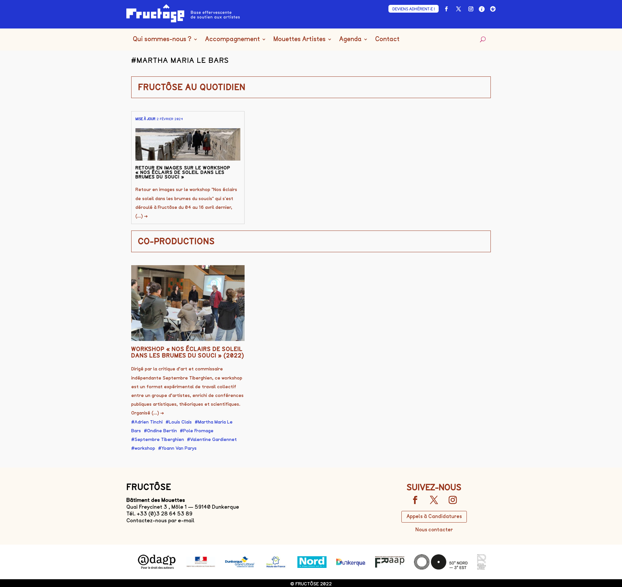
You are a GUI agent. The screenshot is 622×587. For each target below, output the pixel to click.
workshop (144, 448)
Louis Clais (180, 422)
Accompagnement (232, 39)
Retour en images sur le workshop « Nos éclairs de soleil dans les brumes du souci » (182, 172)
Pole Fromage (198, 431)
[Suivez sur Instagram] (471, 9)
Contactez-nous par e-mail (160, 520)
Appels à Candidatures (434, 516)
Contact (387, 39)
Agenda (350, 39)
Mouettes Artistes (299, 39)
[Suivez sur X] (458, 9)
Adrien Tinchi (148, 422)
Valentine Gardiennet (213, 439)
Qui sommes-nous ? (162, 39)
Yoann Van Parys (179, 448)
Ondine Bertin (162, 431)
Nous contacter (434, 530)
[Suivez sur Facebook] (446, 9)
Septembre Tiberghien (159, 439)
